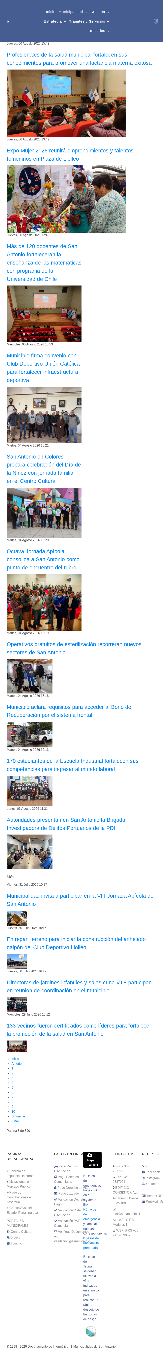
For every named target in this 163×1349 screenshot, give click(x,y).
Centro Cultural (21, 1231)
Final (15, 1121)
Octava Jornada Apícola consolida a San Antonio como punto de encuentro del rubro (43, 559)
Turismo (16, 1243)
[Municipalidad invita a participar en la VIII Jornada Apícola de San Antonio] (17, 918)
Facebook (153, 1172)
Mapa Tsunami (92, 1162)
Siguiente (18, 1116)
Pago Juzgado (68, 1193)
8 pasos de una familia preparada (91, 1243)
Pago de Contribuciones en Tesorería (20, 1197)
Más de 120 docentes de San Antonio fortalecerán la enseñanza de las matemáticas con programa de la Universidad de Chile (44, 262)
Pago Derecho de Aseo (73, 1187)
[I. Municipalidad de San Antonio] (8, 21)
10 (13, 1111)
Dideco (15, 1237)
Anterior (17, 1063)
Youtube (151, 1184)
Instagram (153, 1178)
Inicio (15, 1058)
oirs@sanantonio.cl (126, 1214)
